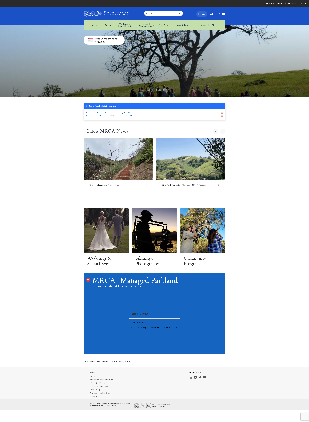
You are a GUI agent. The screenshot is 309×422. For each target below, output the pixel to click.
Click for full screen (130, 286)
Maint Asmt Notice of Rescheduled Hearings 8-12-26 (108, 113)
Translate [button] (301, 3)
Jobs (212, 14)
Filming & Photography (100, 383)
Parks (92, 376)
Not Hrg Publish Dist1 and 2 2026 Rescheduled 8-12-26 (109, 116)
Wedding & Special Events (101, 379)
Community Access (99, 386)
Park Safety (95, 389)
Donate (201, 14)
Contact (93, 396)
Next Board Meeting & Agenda (279, 3)
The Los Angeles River (100, 393)
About (92, 373)
